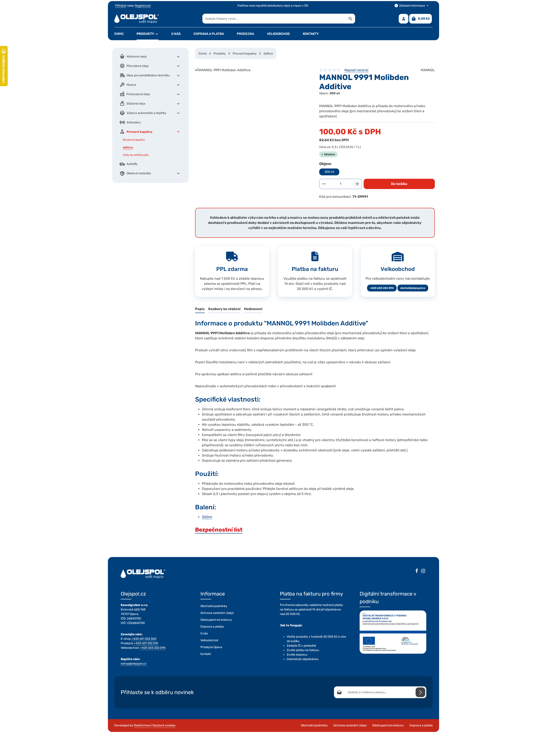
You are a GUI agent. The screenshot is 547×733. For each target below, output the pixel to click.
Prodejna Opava (211, 647)
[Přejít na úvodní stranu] (136, 18)
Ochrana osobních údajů (217, 613)
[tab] (200, 309)
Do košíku (399, 184)
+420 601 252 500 (143, 639)
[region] (253, 114)
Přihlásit (120, 5)
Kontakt (205, 654)
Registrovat (143, 5)
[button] (178, 56)
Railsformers (142, 725)
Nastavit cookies (164, 725)
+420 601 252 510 (146, 643)
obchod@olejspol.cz (412, 288)
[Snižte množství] (323, 184)
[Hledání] (350, 19)
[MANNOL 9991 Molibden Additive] (253, 114)
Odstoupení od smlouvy (216, 620)
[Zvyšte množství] (357, 184)
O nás (204, 633)
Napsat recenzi (356, 70)
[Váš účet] (403, 19)
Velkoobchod (209, 640)
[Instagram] (423, 572)
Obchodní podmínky (213, 606)
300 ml (329, 172)
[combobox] (274, 19)
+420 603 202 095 (382, 288)
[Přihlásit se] (420, 692)
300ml (207, 517)
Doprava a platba (212, 626)
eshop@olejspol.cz (133, 663)
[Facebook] (416, 572)
